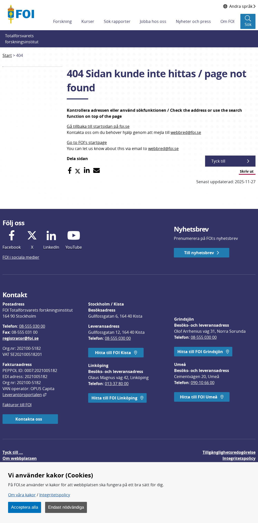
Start (7, 55)
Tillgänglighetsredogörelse (229, 452)
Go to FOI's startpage (87, 142)
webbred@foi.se (186, 132)
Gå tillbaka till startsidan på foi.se (98, 126)
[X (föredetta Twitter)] (77, 170)
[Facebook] (69, 170)
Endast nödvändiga (66, 507)
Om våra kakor (22, 495)
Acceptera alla (24, 507)
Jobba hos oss (153, 21)
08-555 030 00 (32, 326)
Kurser (87, 21)
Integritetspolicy (54, 495)
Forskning (62, 21)
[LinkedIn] (87, 170)
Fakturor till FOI (17, 404)
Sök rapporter (117, 21)
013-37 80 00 (116, 383)
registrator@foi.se (21, 338)
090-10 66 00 (202, 382)
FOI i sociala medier (21, 257)
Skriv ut (246, 171)
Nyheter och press (193, 21)
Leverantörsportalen (24, 394)
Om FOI (227, 21)
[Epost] (96, 170)
